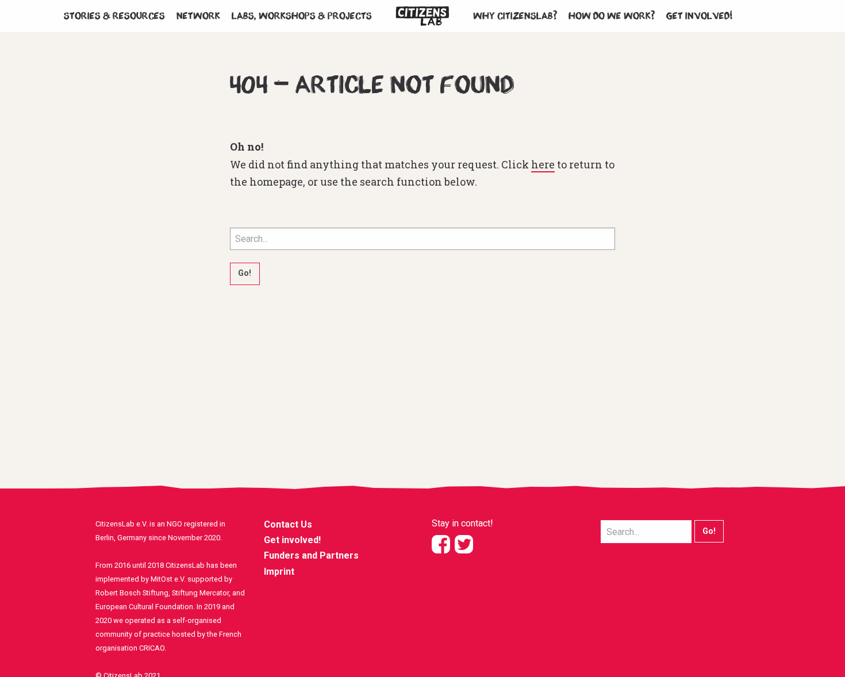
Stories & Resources (114, 16)
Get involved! (699, 16)
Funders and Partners (311, 555)
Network (198, 16)
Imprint (279, 571)
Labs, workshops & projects (302, 16)
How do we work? (612, 16)
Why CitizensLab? (515, 16)
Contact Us (288, 524)
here (543, 164)
